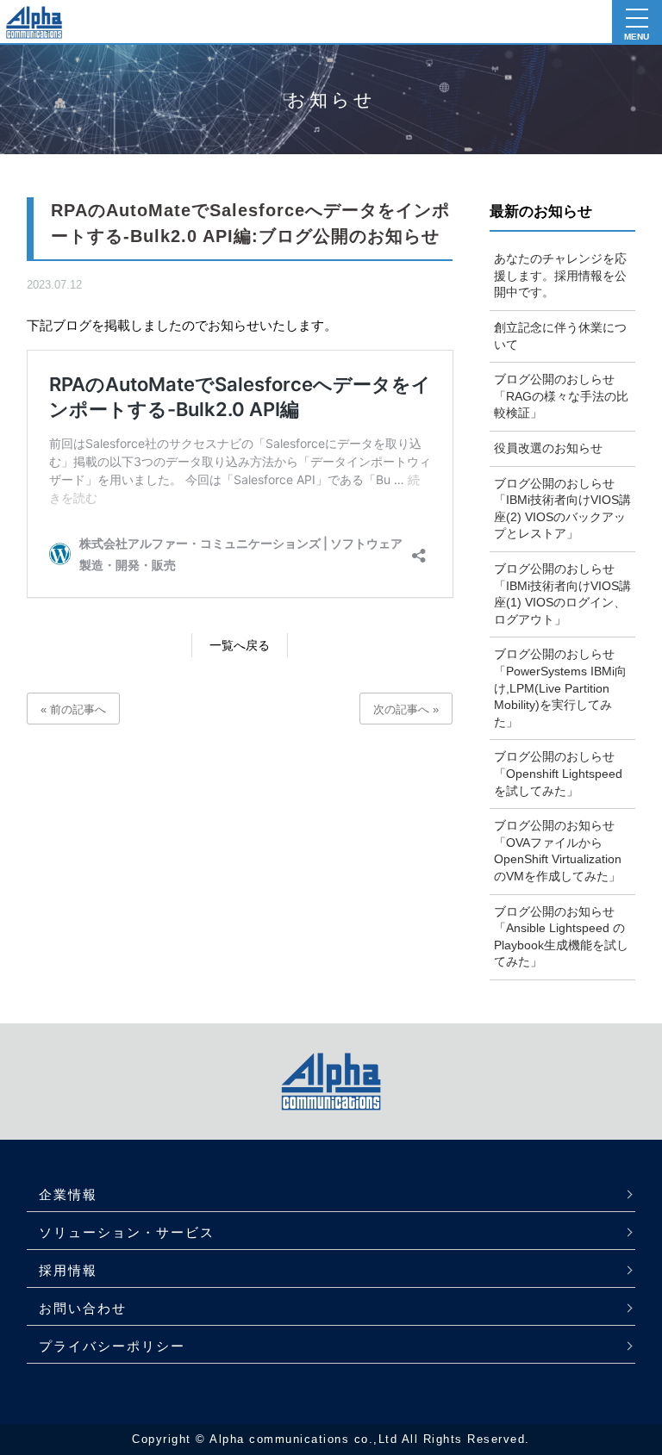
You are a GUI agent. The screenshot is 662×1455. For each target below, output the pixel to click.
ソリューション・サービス (127, 1232)
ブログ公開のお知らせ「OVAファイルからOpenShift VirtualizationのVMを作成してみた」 (557, 850)
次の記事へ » (406, 709)
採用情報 (68, 1270)
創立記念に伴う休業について (560, 335)
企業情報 (68, 1194)
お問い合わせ (83, 1308)
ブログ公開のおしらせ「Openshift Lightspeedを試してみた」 (558, 773)
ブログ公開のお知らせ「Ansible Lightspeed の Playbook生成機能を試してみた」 (561, 937)
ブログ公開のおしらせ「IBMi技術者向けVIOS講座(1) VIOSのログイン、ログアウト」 (562, 594)
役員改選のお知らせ (548, 448)
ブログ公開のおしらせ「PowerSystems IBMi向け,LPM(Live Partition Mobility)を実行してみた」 (560, 687)
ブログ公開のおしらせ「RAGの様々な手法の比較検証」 (561, 396)
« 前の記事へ (73, 709)
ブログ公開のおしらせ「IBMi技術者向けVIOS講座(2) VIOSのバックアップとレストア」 (562, 508)
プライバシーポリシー (112, 1346)
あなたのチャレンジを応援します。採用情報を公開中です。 (560, 275)
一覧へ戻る (239, 645)
